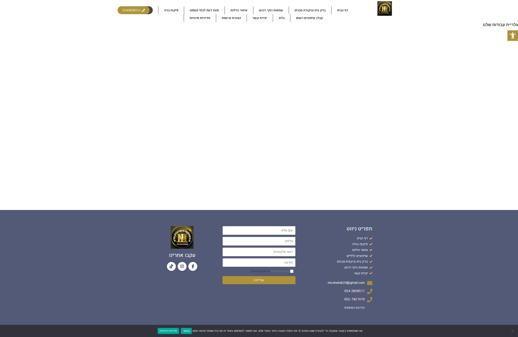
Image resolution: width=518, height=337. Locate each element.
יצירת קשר (260, 18)
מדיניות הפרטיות (260, 271)
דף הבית (342, 10)
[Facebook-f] (192, 266)
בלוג (281, 18)
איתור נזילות (238, 10)
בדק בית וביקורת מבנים (310, 10)
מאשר (186, 330)
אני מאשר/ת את (270, 271)
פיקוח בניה (171, 10)
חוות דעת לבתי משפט (204, 10)
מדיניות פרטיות (200, 18)
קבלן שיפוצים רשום (309, 18)
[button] (512, 35)
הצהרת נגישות (231, 18)
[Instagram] (182, 266)
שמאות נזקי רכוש (271, 10)
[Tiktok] (171, 266)
